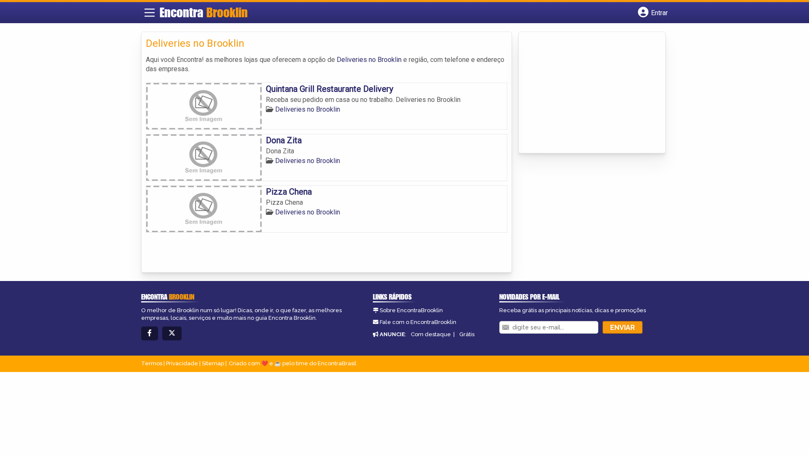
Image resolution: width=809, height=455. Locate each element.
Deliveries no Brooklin (369, 60)
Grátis (466, 334)
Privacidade (182, 363)
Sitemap (213, 363)
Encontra (204, 12)
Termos (151, 363)
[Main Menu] (149, 12)
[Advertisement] (586, 93)
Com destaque (431, 334)
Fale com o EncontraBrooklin (418, 322)
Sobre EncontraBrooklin (411, 310)
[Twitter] (172, 333)
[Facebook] (149, 333)
